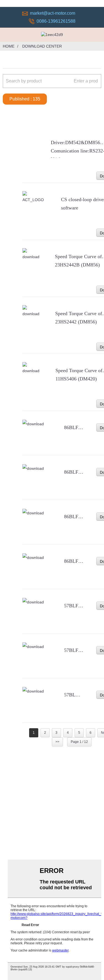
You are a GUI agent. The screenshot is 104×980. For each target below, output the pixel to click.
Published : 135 (24, 99)
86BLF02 (73, 516)
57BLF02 (73, 650)
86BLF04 (73, 427)
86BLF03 (73, 472)
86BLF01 (73, 561)
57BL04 (72, 695)
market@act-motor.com (52, 13)
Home (8, 46)
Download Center (42, 46)
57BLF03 (73, 605)
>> (57, 742)
